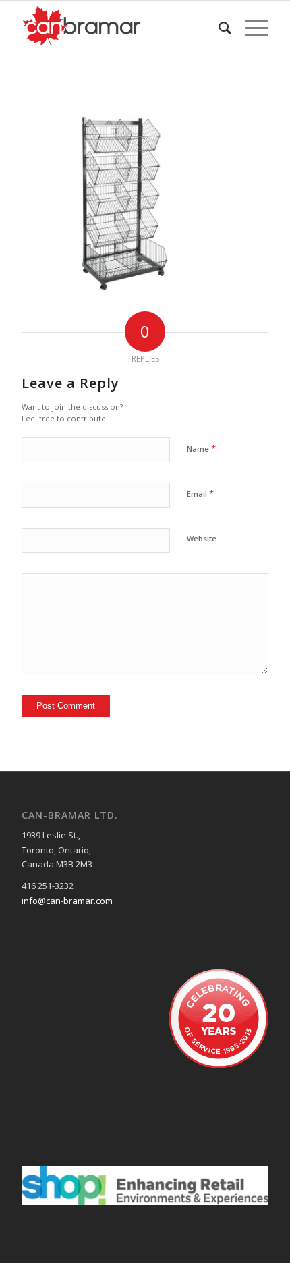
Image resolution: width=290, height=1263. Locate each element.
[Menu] (249, 28)
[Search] (218, 28)
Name (201, 448)
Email (200, 493)
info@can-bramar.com (67, 900)
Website (201, 538)
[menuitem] (218, 28)
